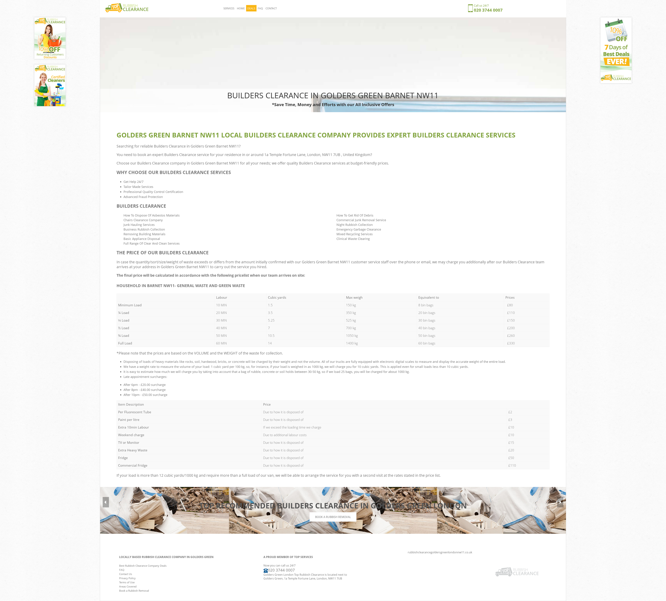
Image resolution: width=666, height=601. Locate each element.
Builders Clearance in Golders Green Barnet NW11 (196, 146)
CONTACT (271, 8)
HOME (241, 8)
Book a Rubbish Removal (333, 517)
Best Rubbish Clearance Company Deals (142, 565)
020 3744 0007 (488, 10)
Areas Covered (127, 586)
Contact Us (125, 574)
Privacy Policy (127, 578)
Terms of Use (127, 582)
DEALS (251, 8)
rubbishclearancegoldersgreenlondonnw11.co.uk (440, 552)
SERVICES (228, 8)
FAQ (260, 8)
